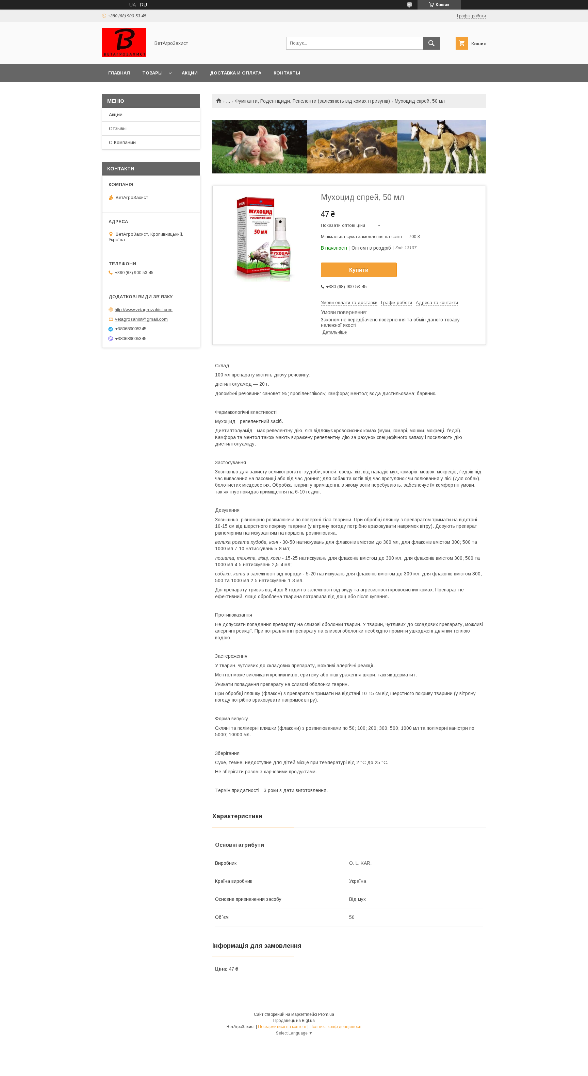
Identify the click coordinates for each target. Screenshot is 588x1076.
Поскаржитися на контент (282, 1026)
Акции (190, 72)
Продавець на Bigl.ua (294, 1020)
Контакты (287, 72)
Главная (119, 72)
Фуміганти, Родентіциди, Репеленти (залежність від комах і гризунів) (312, 101)
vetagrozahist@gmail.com (141, 319)
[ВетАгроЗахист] (124, 55)
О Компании (122, 142)
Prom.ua (326, 1014)
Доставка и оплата (235, 72)
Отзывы (118, 128)
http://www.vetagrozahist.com (144, 309)
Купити (359, 270)
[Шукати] (431, 43)
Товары (152, 72)
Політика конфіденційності (335, 1026)
